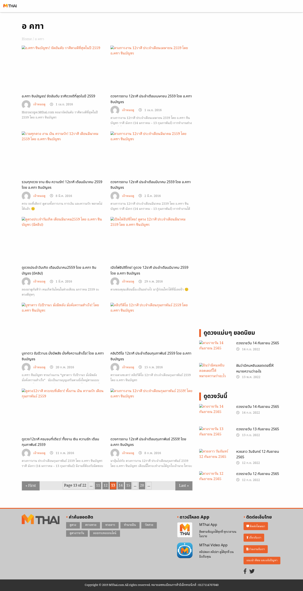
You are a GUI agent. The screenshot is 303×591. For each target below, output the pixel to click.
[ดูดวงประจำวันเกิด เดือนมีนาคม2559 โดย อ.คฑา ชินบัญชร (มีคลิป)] (63, 222)
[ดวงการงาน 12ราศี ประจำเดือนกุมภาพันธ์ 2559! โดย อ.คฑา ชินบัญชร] (151, 394)
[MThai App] (185, 530)
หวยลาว (110, 525)
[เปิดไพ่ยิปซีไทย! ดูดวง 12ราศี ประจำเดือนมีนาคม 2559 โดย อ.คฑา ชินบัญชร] (151, 222)
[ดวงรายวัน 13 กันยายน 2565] (214, 437)
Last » (184, 486)
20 (142, 486)
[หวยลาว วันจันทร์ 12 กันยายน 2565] (214, 460)
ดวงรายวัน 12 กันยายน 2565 (257, 474)
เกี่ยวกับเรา (254, 538)
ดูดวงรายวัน (77, 533)
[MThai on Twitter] (252, 571)
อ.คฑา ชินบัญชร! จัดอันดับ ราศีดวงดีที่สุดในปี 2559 (58, 96)
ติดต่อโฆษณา (257, 526)
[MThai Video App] (185, 550)
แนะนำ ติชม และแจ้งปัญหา (261, 560)
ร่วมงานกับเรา (256, 549)
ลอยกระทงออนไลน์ (104, 533)
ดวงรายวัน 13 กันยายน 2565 (257, 429)
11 (98, 486)
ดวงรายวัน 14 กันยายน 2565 (257, 343)
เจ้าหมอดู (39, 104)
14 (121, 486)
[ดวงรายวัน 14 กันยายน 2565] (214, 351)
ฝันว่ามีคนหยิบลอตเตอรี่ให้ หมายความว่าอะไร (254, 368)
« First (31, 486)
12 (106, 486)
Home (27, 39)
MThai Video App (213, 545)
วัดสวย (149, 525)
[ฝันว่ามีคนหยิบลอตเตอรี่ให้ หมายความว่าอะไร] (214, 372)
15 (128, 486)
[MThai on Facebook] (245, 571)
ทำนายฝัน (130, 525)
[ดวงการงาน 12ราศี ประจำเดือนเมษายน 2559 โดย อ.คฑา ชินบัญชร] (151, 51)
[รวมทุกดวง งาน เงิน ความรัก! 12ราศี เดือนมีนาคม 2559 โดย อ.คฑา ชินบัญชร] (63, 137)
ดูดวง (73, 525)
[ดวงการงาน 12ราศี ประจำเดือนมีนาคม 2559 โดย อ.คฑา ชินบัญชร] (151, 137)
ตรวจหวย (90, 525)
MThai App (208, 524)
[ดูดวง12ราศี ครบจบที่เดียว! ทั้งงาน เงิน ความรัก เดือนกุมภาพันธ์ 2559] (63, 394)
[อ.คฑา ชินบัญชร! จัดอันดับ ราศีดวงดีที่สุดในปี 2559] (63, 48)
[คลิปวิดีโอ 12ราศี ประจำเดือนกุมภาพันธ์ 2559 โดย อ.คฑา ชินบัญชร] (151, 308)
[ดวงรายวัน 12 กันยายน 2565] (214, 482)
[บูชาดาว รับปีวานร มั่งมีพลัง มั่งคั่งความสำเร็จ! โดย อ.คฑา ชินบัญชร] (63, 308)
